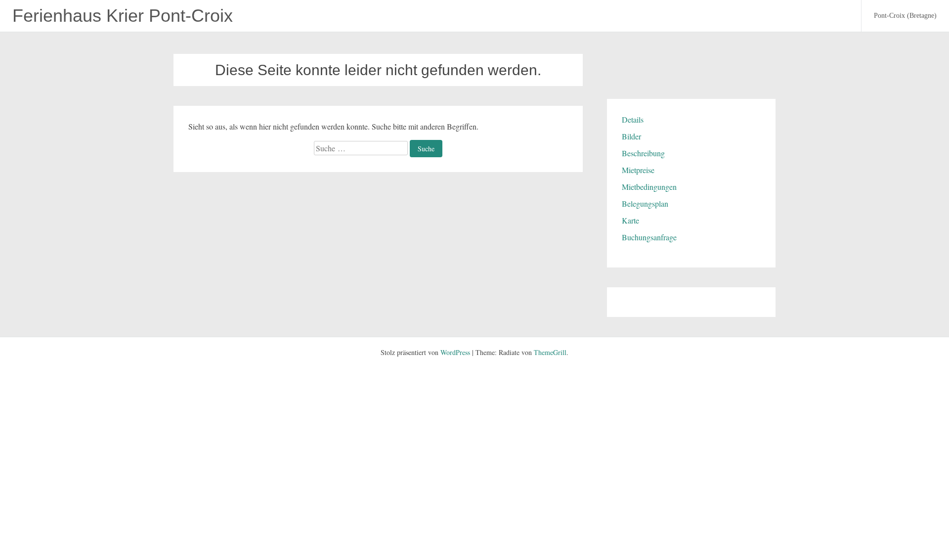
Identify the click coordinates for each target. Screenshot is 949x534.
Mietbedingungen (649, 186)
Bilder (631, 136)
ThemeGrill (550, 352)
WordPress (455, 352)
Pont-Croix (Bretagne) (905, 15)
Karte (630, 220)
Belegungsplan (645, 203)
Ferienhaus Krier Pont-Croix (122, 15)
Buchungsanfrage (649, 237)
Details (633, 119)
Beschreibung (643, 153)
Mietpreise (638, 170)
